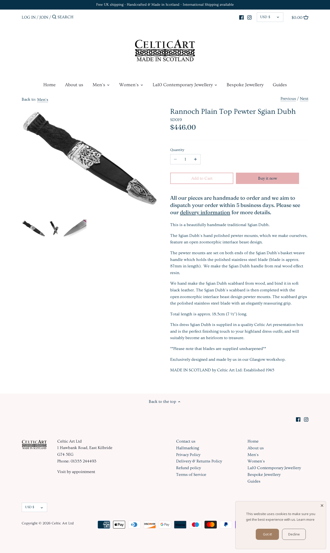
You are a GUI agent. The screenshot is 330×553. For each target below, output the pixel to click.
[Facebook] (241, 16)
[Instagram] (249, 16)
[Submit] (54, 17)
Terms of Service (191, 474)
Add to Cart (201, 178)
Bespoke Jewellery (264, 474)
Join (43, 17)
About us (256, 448)
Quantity (177, 150)
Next (304, 98)
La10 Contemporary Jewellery (274, 468)
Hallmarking (187, 448)
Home (253, 441)
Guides (254, 481)
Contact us (185, 441)
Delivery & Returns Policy (199, 461)
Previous (288, 98)
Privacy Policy (188, 454)
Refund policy (188, 468)
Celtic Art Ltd (63, 523)
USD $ (265, 17)
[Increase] (195, 159)
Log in (29, 17)
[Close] (322, 505)
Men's (42, 99)
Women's (256, 461)
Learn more (306, 519)
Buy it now (267, 178)
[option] (34, 228)
